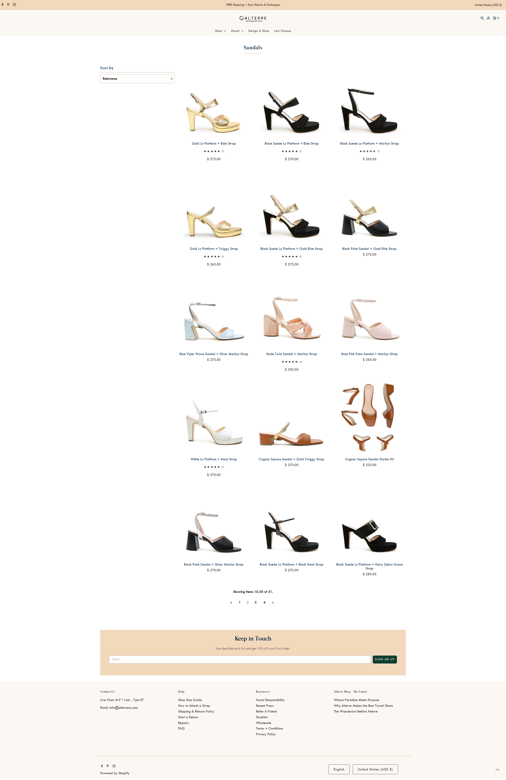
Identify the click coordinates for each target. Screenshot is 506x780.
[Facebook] (2, 5)
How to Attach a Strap (194, 706)
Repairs (183, 723)
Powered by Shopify (114, 773)
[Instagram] (14, 5)
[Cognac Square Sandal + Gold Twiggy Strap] (291, 417)
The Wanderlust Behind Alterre (356, 711)
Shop (218, 31)
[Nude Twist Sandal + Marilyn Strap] (291, 311)
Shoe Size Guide (190, 700)
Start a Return (188, 717)
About (235, 31)
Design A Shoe (258, 31)
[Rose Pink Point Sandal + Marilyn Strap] (369, 311)
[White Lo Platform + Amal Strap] (213, 417)
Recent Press (264, 706)
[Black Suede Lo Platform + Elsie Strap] (291, 101)
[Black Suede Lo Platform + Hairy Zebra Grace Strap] (369, 522)
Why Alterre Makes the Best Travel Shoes (363, 706)
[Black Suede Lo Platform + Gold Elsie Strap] (291, 206)
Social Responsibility (270, 700)
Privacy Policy (266, 734)
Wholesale (263, 723)
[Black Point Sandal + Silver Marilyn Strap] (213, 522)
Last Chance (282, 31)
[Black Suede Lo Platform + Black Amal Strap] (291, 522)
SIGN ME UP (385, 659)
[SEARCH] (482, 18)
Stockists (262, 717)
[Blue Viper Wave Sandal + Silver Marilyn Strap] (213, 311)
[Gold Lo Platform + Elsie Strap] (213, 101)
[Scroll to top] (497, 769)
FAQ (181, 728)
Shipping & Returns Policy (196, 711)
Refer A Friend (266, 711)
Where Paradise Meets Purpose (356, 700)
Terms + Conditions (269, 728)
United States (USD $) (488, 5)
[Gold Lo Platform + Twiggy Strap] (213, 206)
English (339, 769)
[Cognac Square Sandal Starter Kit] (369, 417)
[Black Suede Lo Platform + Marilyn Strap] (369, 101)
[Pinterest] (7, 5)
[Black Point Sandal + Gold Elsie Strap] (369, 206)
